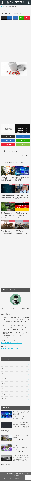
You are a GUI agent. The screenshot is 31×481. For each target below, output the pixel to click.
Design (4, 384)
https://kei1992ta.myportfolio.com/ (11, 343)
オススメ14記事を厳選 (7, 473)
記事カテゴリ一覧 (19, 473)
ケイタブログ (15, 478)
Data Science (6, 379)
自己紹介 (27, 473)
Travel (4, 399)
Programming (6, 394)
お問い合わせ (15, 475)
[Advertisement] (15, 41)
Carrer (4, 369)
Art (3, 364)
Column (4, 374)
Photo (3, 389)
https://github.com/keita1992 (9, 348)
